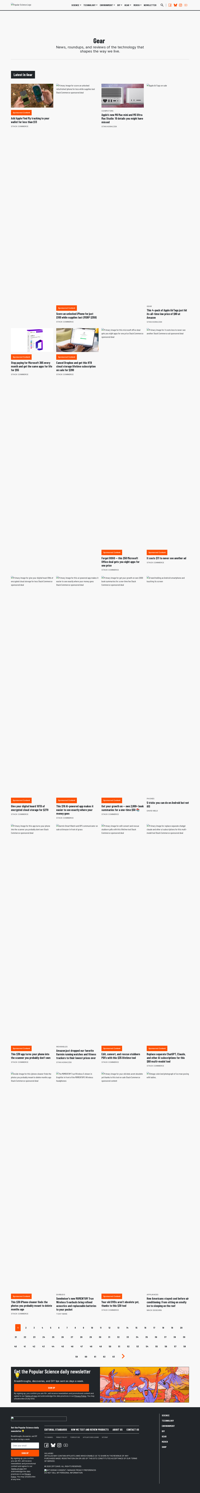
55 (156, 1346)
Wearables (61, 1047)
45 (62, 1346)
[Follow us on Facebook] (170, 5)
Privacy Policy (80, 1396)
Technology (89, 5)
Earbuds (60, 1295)
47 (81, 1346)
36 (156, 1337)
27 (72, 1337)
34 (137, 1337)
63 (113, 1356)
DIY (118, 5)
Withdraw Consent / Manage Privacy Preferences (71, 1470)
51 (119, 1346)
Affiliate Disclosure (91, 1437)
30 (100, 1337)
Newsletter (150, 5)
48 (91, 1346)
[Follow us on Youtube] (185, 5)
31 (109, 1337)
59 (76, 1356)
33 (128, 1337)
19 (172, 1327)
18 (163, 1327)
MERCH (137, 5)
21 (16, 1337)
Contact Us (133, 1429)
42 (34, 1346)
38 (174, 1337)
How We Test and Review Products (90, 1429)
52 (128, 1346)
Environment (106, 5)
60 (86, 1356)
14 (127, 1327)
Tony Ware (61, 1314)
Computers (107, 111)
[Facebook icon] (46, 1445)
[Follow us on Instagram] (180, 5)
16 (145, 1327)
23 (34, 1337)
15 (136, 1327)
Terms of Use (31, 1396)
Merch (165, 1441)
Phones (150, 799)
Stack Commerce (19, 126)
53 (137, 1346)
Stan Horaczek (109, 126)
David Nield (152, 811)
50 (110, 1346)
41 (25, 1346)
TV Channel (48, 1437)
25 (53, 1337)
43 (43, 1346)
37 (165, 1337)
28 (81, 1337)
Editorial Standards (55, 1429)
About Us (118, 1429)
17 (154, 1327)
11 (100, 1327)
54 (147, 1346)
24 (43, 1337)
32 (118, 1337)
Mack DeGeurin (154, 1310)
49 (100, 1346)
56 (166, 1346)
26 (62, 1337)
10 (92, 1327)
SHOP (164, 1446)
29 (90, 1337)
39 (184, 1337)
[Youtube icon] (66, 1445)
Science (75, 5)
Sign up (51, 1387)
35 (146, 1337)
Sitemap (105, 1437)
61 (95, 1356)
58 (184, 1346)
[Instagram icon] (59, 1445)
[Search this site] (162, 5)
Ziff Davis (55, 1466)
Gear (126, 5)
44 (53, 1346)
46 (72, 1346)
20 (181, 1327)
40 (15, 1346)
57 (175, 1346)
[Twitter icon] (53, 1445)
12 (109, 1327)
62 (104, 1356)
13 (118, 1327)
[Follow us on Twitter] (175, 5)
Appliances (152, 1295)
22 (25, 1337)
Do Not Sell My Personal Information (63, 1473)
